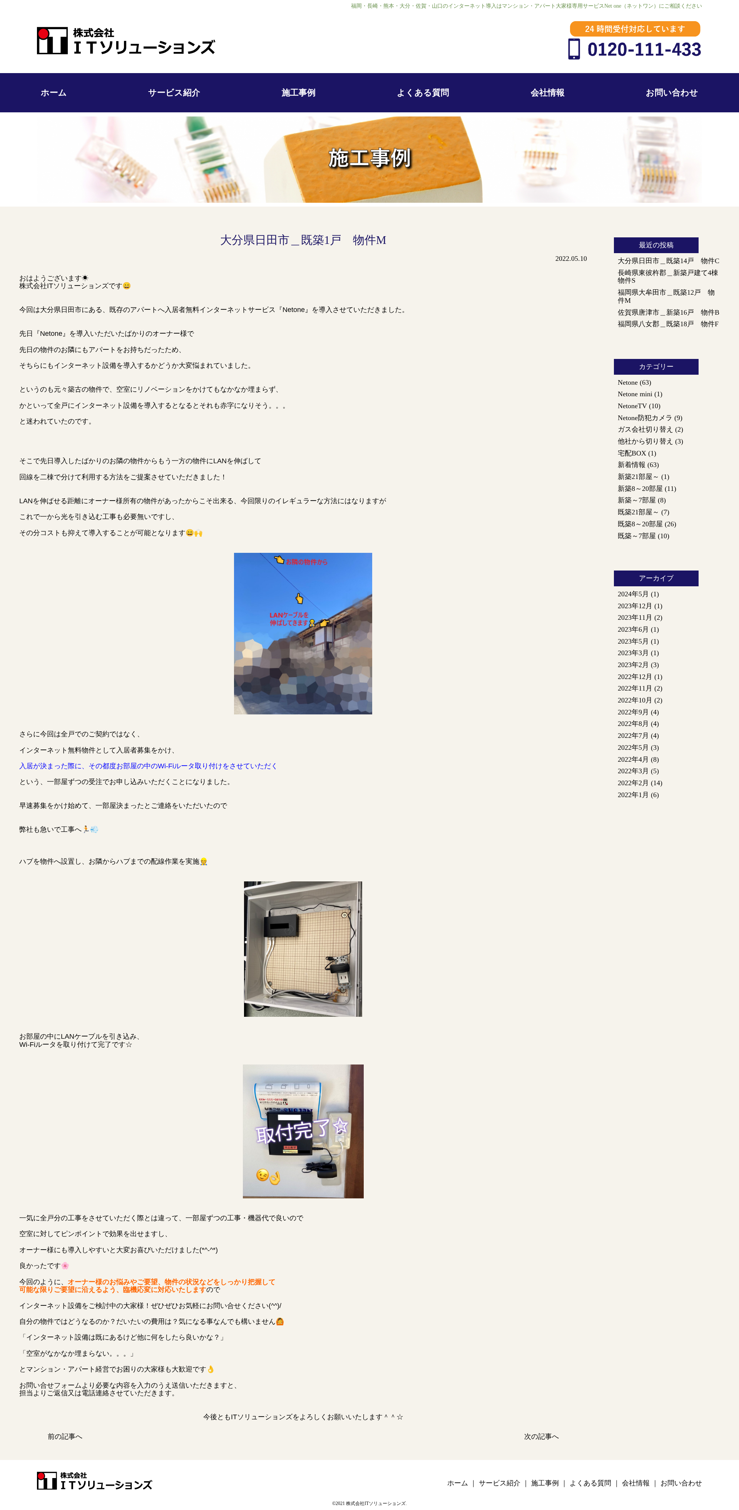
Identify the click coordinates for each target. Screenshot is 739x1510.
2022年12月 (635, 677)
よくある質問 (423, 92)
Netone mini (635, 394)
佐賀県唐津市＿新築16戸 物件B (668, 312)
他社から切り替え (645, 441)
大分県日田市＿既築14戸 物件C (668, 261)
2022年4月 (633, 759)
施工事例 (299, 92)
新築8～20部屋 (640, 488)
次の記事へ (541, 1436)
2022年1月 (633, 795)
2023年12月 (635, 606)
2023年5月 (633, 641)
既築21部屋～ (638, 512)
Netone (628, 382)
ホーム (54, 92)
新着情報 (631, 465)
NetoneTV (632, 406)
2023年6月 (633, 629)
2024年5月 (633, 594)
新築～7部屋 (637, 500)
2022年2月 (633, 783)
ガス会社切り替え (645, 429)
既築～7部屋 (637, 536)
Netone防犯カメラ (645, 418)
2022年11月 (635, 688)
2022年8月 (633, 723)
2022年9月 (633, 712)
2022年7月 (633, 735)
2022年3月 (633, 771)
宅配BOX (632, 453)
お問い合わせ (672, 92)
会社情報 (548, 92)
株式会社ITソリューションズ (376, 1503)
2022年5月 (633, 747)
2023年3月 (633, 653)
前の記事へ (65, 1436)
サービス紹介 (174, 92)
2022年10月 (635, 700)
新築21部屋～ (638, 477)
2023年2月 (633, 665)
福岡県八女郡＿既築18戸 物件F (668, 324)
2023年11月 (635, 617)
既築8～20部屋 (640, 524)
